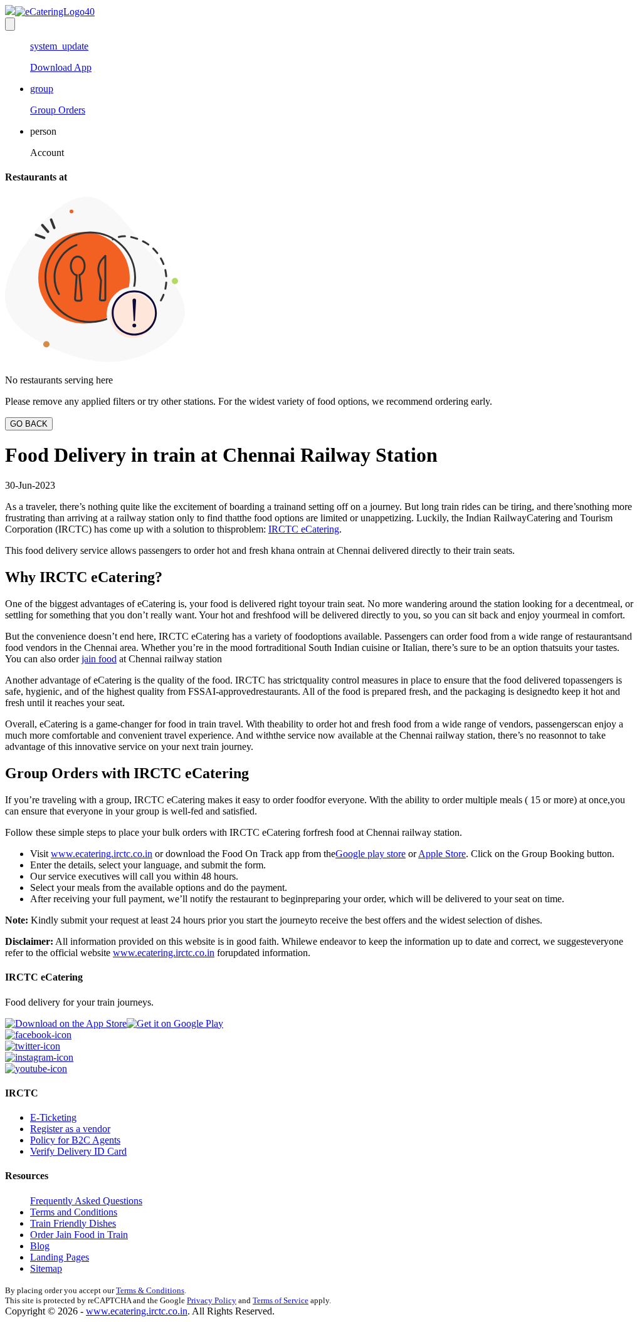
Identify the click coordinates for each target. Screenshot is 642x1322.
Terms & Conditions (150, 1290)
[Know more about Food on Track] (50, 11)
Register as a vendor (70, 1128)
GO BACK (29, 424)
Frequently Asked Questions (86, 1200)
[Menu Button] (10, 24)
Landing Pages (59, 1257)
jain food (99, 658)
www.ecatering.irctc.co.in (101, 853)
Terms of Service (280, 1300)
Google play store (370, 853)
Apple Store (442, 853)
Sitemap (46, 1268)
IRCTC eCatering (303, 529)
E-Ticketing (53, 1117)
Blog (40, 1246)
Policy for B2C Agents (75, 1140)
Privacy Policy (211, 1300)
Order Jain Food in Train (79, 1234)
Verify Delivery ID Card (78, 1151)
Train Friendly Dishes (73, 1223)
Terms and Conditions (73, 1212)
